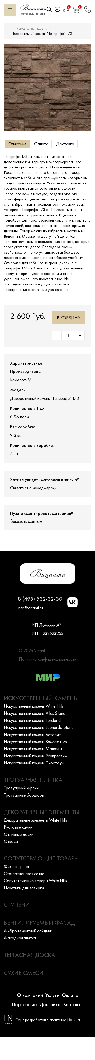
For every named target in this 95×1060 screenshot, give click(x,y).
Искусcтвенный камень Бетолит (32, 734)
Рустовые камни (18, 827)
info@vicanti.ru (30, 608)
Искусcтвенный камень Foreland (32, 720)
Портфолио (24, 1004)
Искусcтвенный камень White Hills (34, 706)
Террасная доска (29, 955)
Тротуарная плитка (33, 780)
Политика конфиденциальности (48, 659)
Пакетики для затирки (24, 888)
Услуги (52, 995)
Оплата (41, 144)
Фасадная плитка (20, 938)
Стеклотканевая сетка (24, 873)
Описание (17, 144)
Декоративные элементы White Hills (35, 820)
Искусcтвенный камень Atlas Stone (34, 713)
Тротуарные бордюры (24, 795)
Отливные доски (18, 834)
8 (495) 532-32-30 (40, 598)
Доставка (65, 144)
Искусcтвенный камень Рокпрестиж (35, 756)
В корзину (68, 318)
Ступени (17, 905)
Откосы (11, 841)
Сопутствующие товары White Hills (35, 880)
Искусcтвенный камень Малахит (33, 748)
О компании (30, 995)
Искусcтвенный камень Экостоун (34, 763)
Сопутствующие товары (41, 858)
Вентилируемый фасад (39, 923)
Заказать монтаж (26, 521)
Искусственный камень (31, 28)
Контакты (73, 1004)
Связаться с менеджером (33, 488)
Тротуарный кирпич (21, 788)
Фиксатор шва (17, 866)
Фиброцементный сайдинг (27, 931)
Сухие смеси (23, 973)
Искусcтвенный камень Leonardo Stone (38, 727)
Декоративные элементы (41, 812)
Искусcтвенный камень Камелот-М (35, 741)
